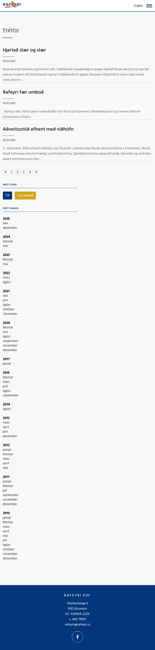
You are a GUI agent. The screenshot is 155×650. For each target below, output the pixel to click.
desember (10, 228)
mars (6, 278)
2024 (6, 237)
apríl (6, 427)
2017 (6, 359)
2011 (6, 477)
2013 (6, 418)
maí (5, 223)
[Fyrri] (5, 172)
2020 (6, 323)
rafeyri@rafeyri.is (77, 624)
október (8, 309)
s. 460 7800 (77, 619)
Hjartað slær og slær (24, 50)
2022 (6, 273)
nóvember (10, 314)
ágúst (7, 282)
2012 (6, 445)
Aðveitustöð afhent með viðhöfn (38, 129)
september (11, 341)
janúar (7, 364)
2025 (6, 219)
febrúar (8, 241)
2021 (6, 291)
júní (5, 300)
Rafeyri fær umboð (23, 92)
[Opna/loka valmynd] (149, 6)
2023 (6, 255)
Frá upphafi (25, 195)
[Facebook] (77, 636)
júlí (5, 490)
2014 (6, 404)
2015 (6, 373)
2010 (6, 513)
